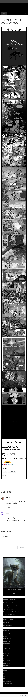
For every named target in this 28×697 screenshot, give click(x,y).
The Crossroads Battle (9, 614)
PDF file (13, 453)
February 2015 (7, 638)
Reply (9, 507)
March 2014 (6, 660)
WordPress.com (7, 683)
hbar (7, 512)
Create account (7, 674)
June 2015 (6, 636)
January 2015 (6, 641)
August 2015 (6, 633)
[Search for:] (25, 13)
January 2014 (6, 665)
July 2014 (5, 651)
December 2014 (7, 643)
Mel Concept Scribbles (9, 603)
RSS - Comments (7, 625)
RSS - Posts (6, 622)
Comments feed (7, 681)
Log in (4, 676)
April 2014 (6, 658)
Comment (21, 547)
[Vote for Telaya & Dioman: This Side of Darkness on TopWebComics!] (14, 593)
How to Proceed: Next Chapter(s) (12, 612)
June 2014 (6, 653)
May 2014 (6, 656)
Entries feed (6, 678)
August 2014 (6, 648)
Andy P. (8, 497)
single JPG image (15, 455)
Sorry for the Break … (9, 609)
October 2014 (6, 646)
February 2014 (7, 663)
